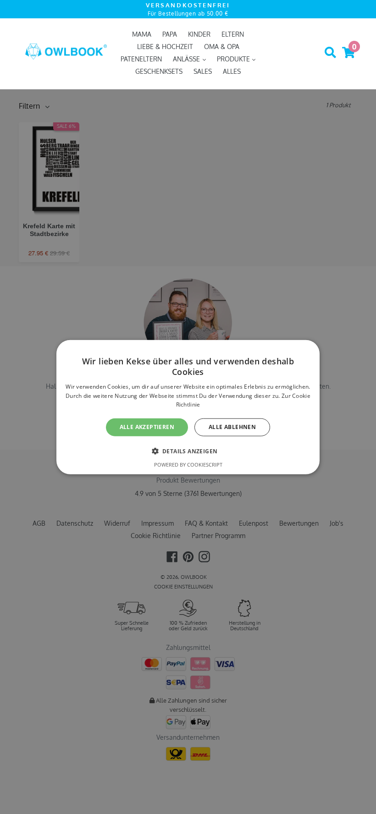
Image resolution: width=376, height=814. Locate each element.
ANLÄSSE (187, 59)
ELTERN (232, 34)
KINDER (199, 34)
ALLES (232, 71)
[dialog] (188, 407)
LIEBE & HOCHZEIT (165, 46)
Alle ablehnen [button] (232, 427)
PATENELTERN (141, 59)
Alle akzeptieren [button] (147, 427)
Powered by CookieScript (188, 464)
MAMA (141, 34)
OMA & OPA (221, 46)
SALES (203, 71)
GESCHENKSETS (158, 71)
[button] (188, 450)
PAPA (169, 34)
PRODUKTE (234, 59)
